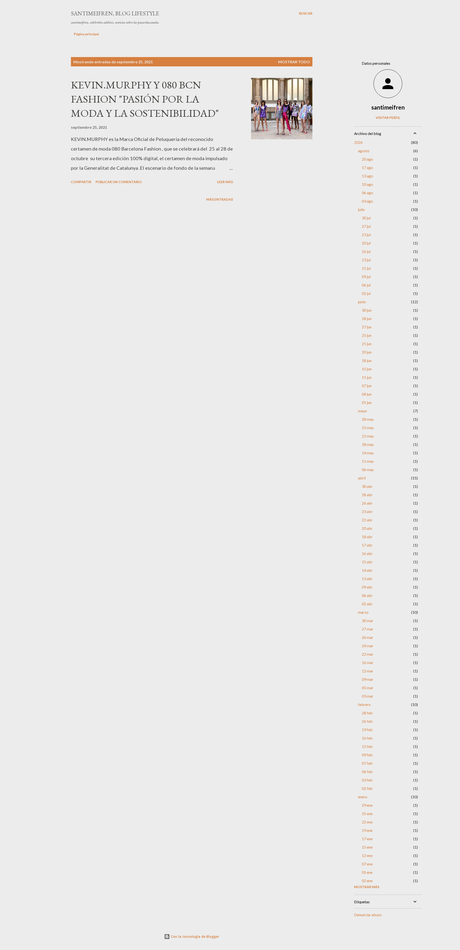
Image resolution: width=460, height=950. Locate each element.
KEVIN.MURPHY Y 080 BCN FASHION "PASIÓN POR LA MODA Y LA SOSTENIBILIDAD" (145, 99)
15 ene (367, 847)
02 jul (366, 293)
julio (361, 209)
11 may (368, 461)
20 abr (367, 528)
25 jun (367, 335)
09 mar (367, 679)
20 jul (366, 243)
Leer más (225, 182)
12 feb (367, 746)
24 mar (367, 645)
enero (362, 796)
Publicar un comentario (119, 182)
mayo (362, 410)
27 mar (367, 629)
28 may (368, 419)
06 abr (367, 595)
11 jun (367, 377)
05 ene (367, 872)
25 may (368, 427)
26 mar (367, 637)
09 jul (366, 276)
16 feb (367, 738)
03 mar (367, 696)
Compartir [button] (81, 182)
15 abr (367, 562)
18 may (368, 444)
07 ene (367, 864)
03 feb (367, 780)
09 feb (367, 754)
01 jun (367, 402)
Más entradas (219, 199)
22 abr (367, 520)
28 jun (367, 318)
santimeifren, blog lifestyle (115, 13)
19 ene (367, 830)
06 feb (367, 771)
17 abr (367, 545)
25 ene (367, 813)
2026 (358, 142)
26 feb (367, 721)
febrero (364, 704)
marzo (363, 612)
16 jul (366, 251)
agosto (363, 150)
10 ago (367, 184)
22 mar (367, 654)
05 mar (367, 687)
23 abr (367, 511)
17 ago (367, 167)
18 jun (367, 360)
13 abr (367, 578)
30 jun (367, 310)
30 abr (367, 486)
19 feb (367, 729)
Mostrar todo (294, 61)
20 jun (367, 352)
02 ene (367, 880)
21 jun (367, 343)
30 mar (367, 620)
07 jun (367, 385)
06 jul (366, 285)
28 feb (367, 713)
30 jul (366, 218)
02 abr (367, 603)
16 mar (367, 662)
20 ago (367, 159)
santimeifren (388, 107)
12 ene (367, 855)
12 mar (367, 671)
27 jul (366, 226)
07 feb (367, 763)
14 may (368, 452)
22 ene (367, 822)
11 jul (366, 268)
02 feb (367, 788)
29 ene (367, 805)
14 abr (367, 570)
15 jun (367, 369)
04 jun (367, 394)
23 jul (366, 234)
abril (362, 478)
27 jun (367, 327)
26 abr (367, 503)
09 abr (367, 587)
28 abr (367, 494)
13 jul (366, 259)
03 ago (367, 201)
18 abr (367, 536)
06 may (368, 469)
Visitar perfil (388, 118)
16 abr (367, 553)
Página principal (86, 34)
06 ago (367, 192)
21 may (368, 436)
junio (362, 301)
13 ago (367, 176)
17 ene (367, 838)
